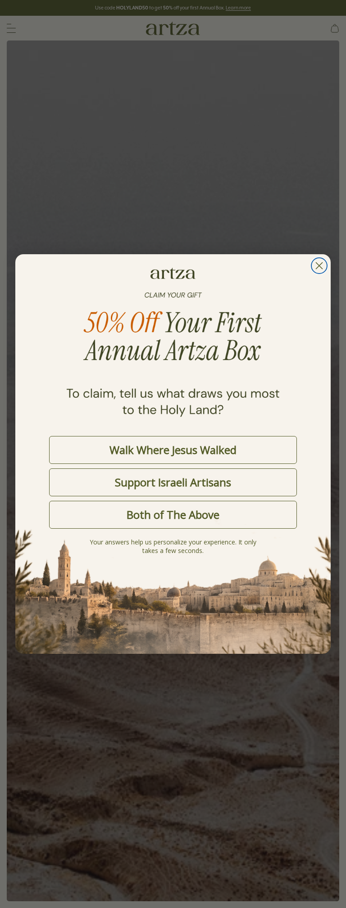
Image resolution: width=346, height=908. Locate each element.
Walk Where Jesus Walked (173, 449)
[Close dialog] (319, 266)
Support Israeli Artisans (173, 482)
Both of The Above (173, 514)
